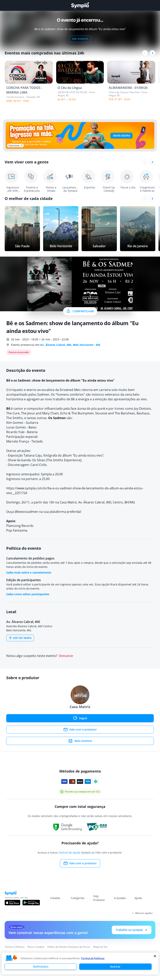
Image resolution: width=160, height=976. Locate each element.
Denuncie (66, 656)
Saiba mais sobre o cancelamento (28, 572)
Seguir (83, 718)
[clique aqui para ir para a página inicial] (80, 5)
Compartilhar (83, 311)
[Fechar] (155, 956)
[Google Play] (31, 902)
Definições (40, 966)
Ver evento (80, 39)
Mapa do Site (100, 946)
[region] (80, 963)
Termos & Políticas (92, 958)
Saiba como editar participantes (27, 594)
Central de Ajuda (69, 852)
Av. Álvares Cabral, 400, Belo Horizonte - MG (70, 345)
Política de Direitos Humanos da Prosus (68, 946)
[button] (11, 958)
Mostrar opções (144, 913)
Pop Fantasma (17, 530)
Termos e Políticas (15, 946)
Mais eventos (83, 741)
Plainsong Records (20, 526)
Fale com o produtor (83, 729)
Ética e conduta (36, 946)
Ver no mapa (22, 638)
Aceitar (115, 966)
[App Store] (12, 902)
